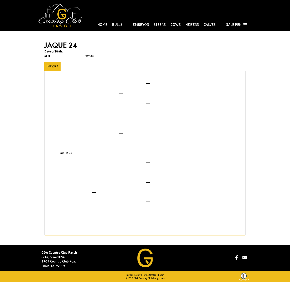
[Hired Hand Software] (244, 277)
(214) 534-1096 (53, 257)
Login (161, 274)
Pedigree (52, 66)
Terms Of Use (149, 274)
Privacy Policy (133, 274)
